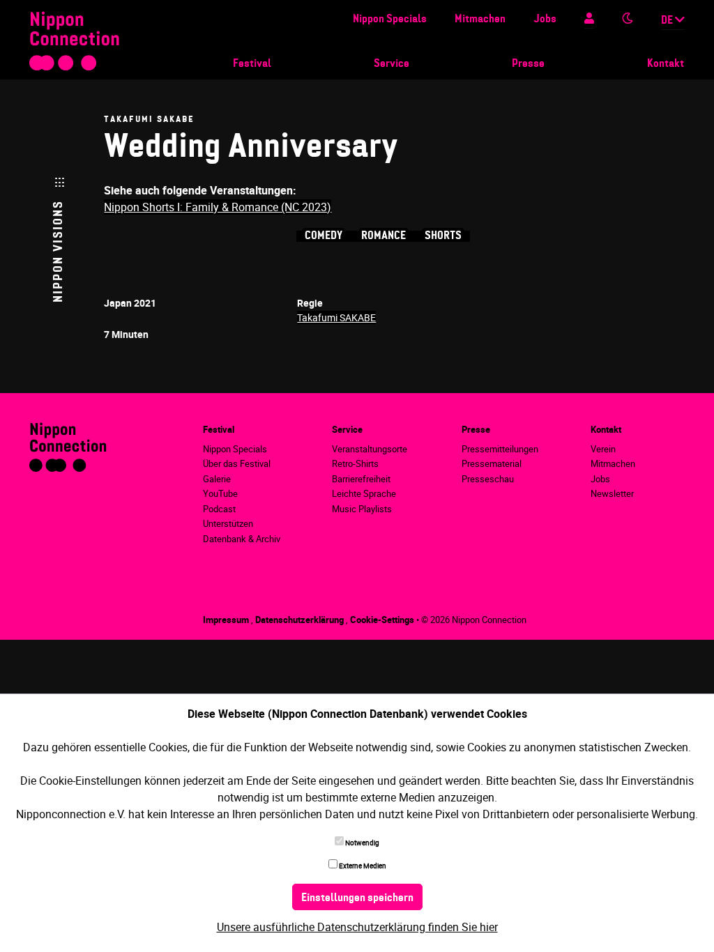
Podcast (219, 508)
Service (391, 64)
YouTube (220, 493)
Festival (252, 64)
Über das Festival (237, 463)
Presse (528, 64)
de (668, 20)
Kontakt (665, 64)
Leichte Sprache (364, 493)
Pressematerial (492, 463)
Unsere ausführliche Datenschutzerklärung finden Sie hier (357, 927)
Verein (603, 449)
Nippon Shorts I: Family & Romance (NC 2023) (217, 207)
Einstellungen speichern (357, 898)
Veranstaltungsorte (369, 449)
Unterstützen (228, 523)
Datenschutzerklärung (300, 619)
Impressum (227, 619)
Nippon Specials (390, 19)
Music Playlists (362, 508)
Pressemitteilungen (500, 449)
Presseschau (488, 479)
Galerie (217, 479)
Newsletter (612, 493)
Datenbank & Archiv (241, 538)
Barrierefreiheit (361, 479)
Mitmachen (480, 19)
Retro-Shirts (355, 463)
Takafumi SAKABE (336, 317)
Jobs (544, 19)
